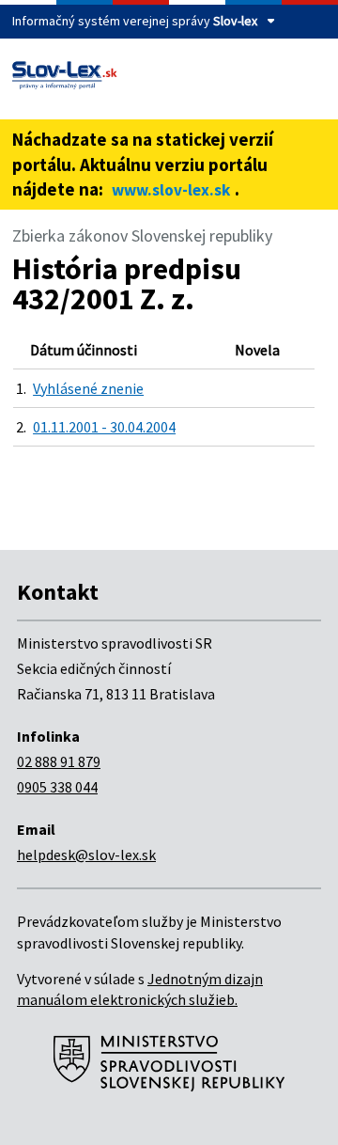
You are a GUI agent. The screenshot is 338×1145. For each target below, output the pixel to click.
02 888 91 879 (58, 761)
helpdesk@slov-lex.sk (86, 854)
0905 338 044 (57, 786)
